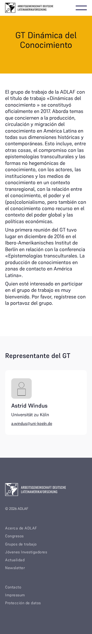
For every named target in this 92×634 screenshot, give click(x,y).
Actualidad (15, 559)
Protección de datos (23, 602)
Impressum (15, 595)
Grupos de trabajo (21, 544)
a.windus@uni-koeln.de (31, 423)
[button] (81, 8)
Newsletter (15, 567)
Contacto (13, 587)
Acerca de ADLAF (21, 528)
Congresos (14, 536)
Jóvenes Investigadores (26, 552)
